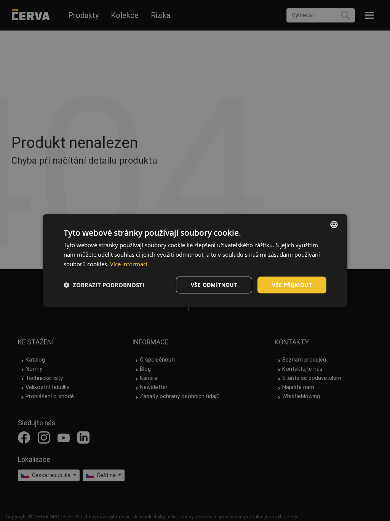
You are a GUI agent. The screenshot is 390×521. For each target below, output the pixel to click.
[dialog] (195, 260)
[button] (104, 284)
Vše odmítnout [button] (214, 284)
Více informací (128, 264)
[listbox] (334, 224)
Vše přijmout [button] (292, 284)
